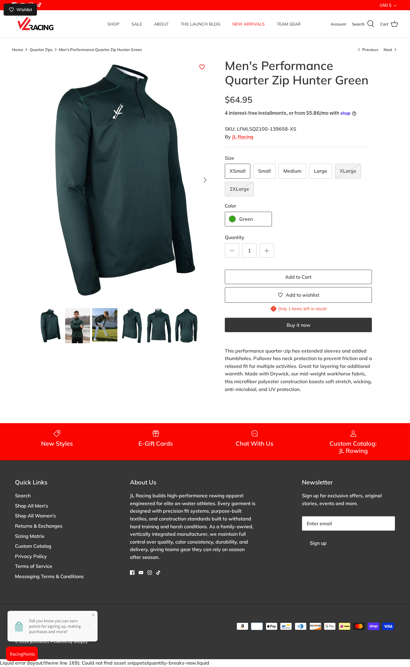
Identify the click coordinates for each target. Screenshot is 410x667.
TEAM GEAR (289, 24)
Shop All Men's (31, 506)
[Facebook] (132, 572)
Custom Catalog (33, 546)
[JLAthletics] (35, 24)
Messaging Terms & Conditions (49, 576)
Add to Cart (298, 277)
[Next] (205, 179)
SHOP (113, 24)
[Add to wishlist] (202, 67)
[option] (125, 180)
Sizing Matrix (29, 536)
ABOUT (161, 24)
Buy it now (298, 325)
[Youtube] (141, 572)
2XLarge (239, 189)
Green (246, 219)
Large (320, 171)
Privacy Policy (31, 556)
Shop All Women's (35, 516)
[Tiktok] (39, 4)
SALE (136, 24)
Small (264, 171)
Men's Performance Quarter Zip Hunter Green (100, 49)
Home (17, 49)
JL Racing (242, 137)
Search (23, 496)
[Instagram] (149, 572)
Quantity (234, 237)
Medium (292, 171)
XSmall (238, 171)
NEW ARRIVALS (248, 24)
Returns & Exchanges (38, 526)
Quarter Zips (41, 49)
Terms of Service (33, 566)
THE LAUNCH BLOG (200, 24)
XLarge (348, 171)
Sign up (318, 543)
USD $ (385, 5)
